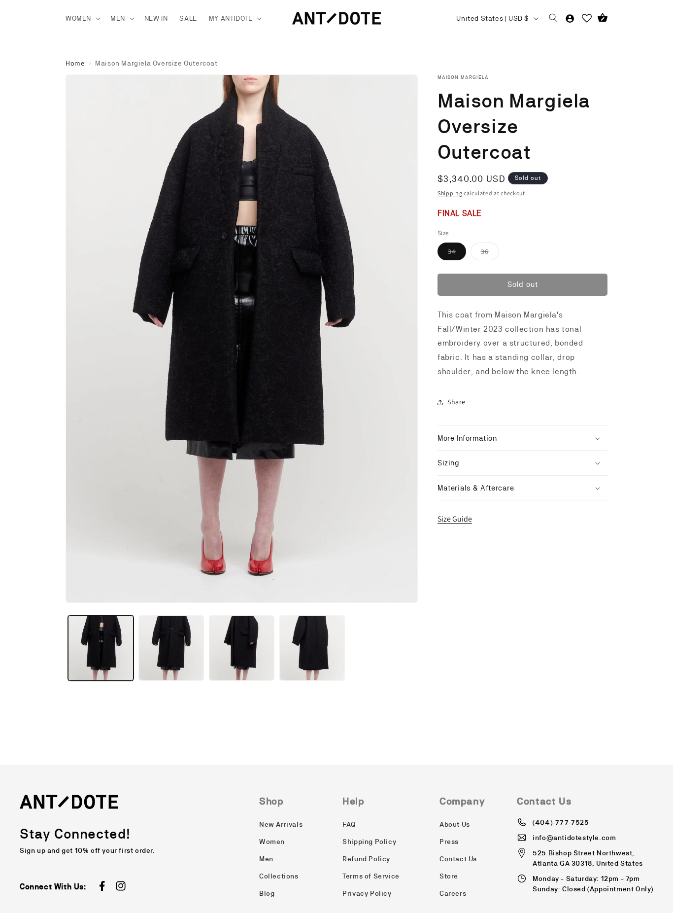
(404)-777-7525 (561, 822)
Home (75, 63)
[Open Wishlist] (587, 18)
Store (448, 876)
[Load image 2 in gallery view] (171, 648)
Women (272, 841)
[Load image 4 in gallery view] (312, 648)
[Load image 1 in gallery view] (101, 648)
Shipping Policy (369, 841)
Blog (266, 893)
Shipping (450, 193)
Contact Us (458, 859)
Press (449, 841)
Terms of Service (371, 876)
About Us (454, 824)
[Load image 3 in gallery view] (241, 648)
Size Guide (454, 519)
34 (457, 253)
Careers (452, 893)
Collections (279, 876)
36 (490, 253)
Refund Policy (366, 859)
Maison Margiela (463, 77)
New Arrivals (281, 824)
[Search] (553, 18)
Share (456, 401)
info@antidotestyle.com (574, 838)
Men (266, 859)
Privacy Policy (366, 893)
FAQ (349, 824)
